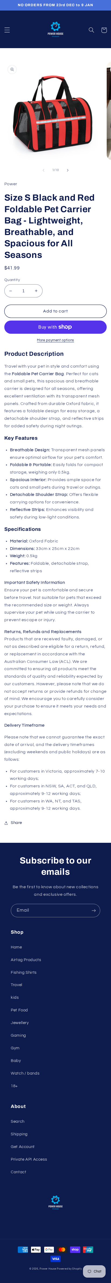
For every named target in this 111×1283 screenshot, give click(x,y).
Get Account (23, 1147)
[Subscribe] (94, 910)
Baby (16, 1061)
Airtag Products (26, 960)
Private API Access (29, 1159)
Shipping (19, 1134)
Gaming (18, 1035)
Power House (48, 1269)
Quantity (12, 280)
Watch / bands (25, 1073)
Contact (18, 1172)
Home (16, 947)
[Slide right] (68, 170)
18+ (14, 1086)
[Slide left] (43, 170)
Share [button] (16, 823)
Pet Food (19, 1010)
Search (18, 1121)
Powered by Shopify (69, 1269)
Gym (15, 1048)
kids (15, 998)
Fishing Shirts (24, 973)
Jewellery (20, 1023)
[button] (7, 30)
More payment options (55, 340)
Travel (16, 985)
